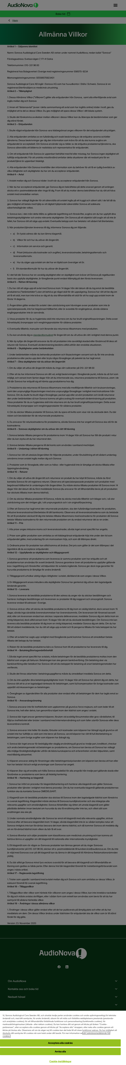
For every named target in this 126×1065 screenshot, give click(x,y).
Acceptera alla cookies (60, 1043)
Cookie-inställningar (60, 1061)
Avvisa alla (60, 1051)
